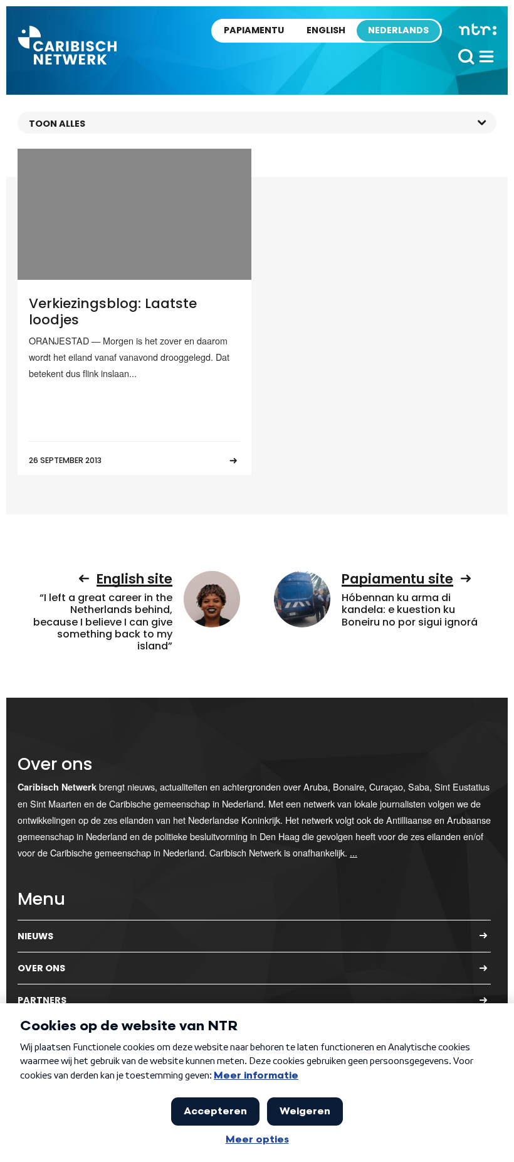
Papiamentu (254, 30)
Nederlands (398, 30)
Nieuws (35, 936)
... (353, 852)
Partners (42, 1000)
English (326, 30)
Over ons (41, 968)
